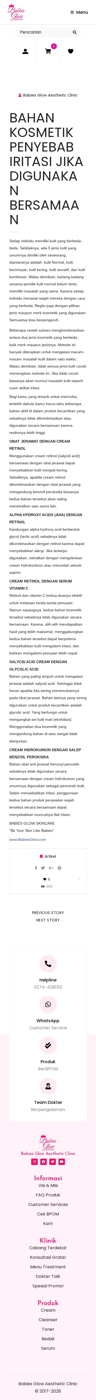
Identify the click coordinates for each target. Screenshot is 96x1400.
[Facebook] (43, 1162)
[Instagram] (34, 1162)
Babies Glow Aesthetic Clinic (50, 95)
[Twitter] (52, 1162)
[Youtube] (61, 1162)
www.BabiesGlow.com (27, 839)
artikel (50, 856)
